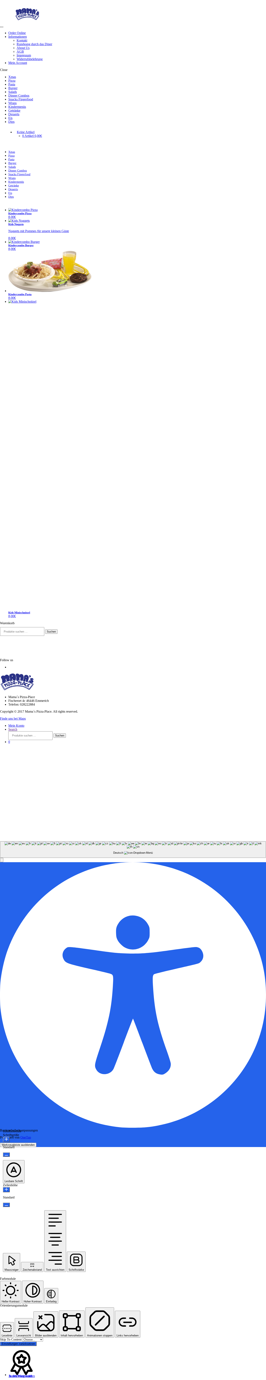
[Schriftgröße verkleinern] (6, 1154)
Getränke (14, 110)
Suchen (51, 631)
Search (12, 729)
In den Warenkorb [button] (20, 1376)
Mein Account (17, 63)
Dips (11, 121)
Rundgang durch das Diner (34, 44)
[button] (1, 860)
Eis (10, 118)
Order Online (17, 33)
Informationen (17, 36)
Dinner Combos (18, 95)
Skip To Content (11, 1339)
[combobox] (133, 849)
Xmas (12, 77)
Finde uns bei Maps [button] (13, 718)
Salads (12, 92)
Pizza (11, 80)
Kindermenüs (17, 106)
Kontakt (22, 40)
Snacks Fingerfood (20, 99)
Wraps (12, 103)
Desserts (13, 114)
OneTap (25, 1137)
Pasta (11, 84)
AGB (20, 51)
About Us (23, 48)
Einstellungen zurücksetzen (18, 1343)
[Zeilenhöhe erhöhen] (6, 1189)
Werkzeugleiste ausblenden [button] (18, 1144)
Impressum (24, 55)
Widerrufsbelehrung (30, 59)
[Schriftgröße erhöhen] (6, 1139)
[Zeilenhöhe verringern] (6, 1205)
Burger (12, 88)
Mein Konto (16, 725)
